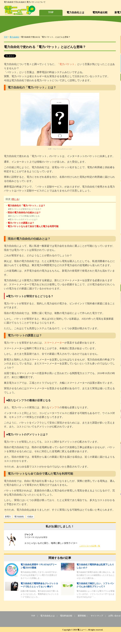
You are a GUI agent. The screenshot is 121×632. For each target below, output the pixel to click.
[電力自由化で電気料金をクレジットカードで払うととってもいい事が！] (11, 590)
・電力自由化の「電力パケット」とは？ (25, 205)
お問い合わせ (114, 616)
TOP (50, 12)
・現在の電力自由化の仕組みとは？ (23, 212)
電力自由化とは (75, 12)
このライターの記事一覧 (89, 546)
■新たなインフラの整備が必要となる (24, 216)
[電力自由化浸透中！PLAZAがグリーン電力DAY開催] (11, 575)
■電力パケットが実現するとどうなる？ (24, 209)
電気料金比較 (100, 12)
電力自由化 (14, 37)
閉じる (15, 199)
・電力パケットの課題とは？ (20, 223)
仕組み (30, 516)
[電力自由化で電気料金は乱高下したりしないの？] (67, 569)
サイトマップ (97, 616)
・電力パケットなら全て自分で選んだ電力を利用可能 (32, 226)
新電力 (8, 516)
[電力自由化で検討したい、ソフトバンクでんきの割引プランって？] (67, 594)
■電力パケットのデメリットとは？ (23, 219)
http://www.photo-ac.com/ (62, 149)
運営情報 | (83, 616)
